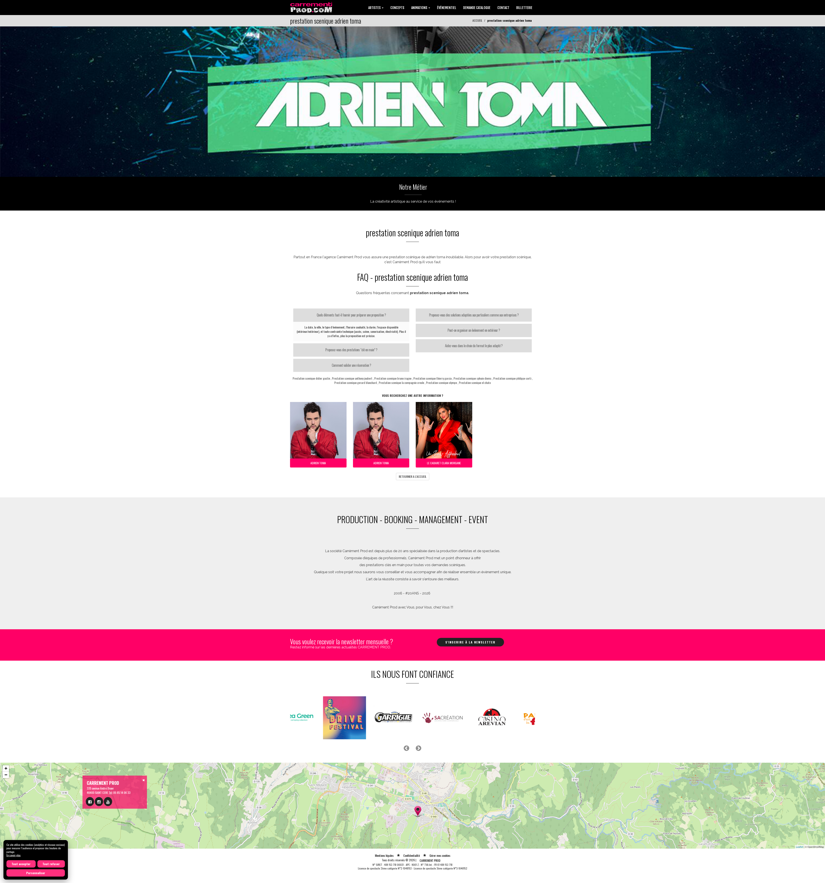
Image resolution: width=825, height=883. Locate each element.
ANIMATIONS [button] (419, 8)
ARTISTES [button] (374, 8)
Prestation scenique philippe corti (512, 378)
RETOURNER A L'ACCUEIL (412, 476)
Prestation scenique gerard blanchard (355, 382)
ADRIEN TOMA (318, 463)
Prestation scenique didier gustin (311, 378)
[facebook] (90, 801)
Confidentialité (411, 855)
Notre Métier (413, 187)
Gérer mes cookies (439, 855)
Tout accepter (21, 864)
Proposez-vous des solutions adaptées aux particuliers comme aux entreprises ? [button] (474, 315)
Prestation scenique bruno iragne (392, 378)
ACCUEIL (477, 20)
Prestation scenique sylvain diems (472, 378)
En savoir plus (13, 855)
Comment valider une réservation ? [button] (351, 365)
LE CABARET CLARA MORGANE (444, 463)
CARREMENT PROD (430, 860)
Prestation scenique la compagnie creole (401, 382)
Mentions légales (384, 855)
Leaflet (799, 846)
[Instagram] (99, 801)
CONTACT (503, 8)
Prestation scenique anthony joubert (352, 378)
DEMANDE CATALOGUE (476, 8)
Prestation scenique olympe (441, 382)
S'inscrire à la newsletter (470, 642)
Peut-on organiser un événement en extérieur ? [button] (474, 330)
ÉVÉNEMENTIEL (446, 8)
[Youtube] (108, 801)
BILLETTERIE (524, 8)
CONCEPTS (397, 8)
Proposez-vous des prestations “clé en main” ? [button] (351, 349)
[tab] (351, 315)
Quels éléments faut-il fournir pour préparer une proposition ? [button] (351, 315)
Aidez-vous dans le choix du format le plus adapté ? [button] (474, 345)
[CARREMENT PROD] (311, 7)
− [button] (6, 775)
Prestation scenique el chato (475, 382)
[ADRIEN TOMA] (412, 101)
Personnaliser (35, 873)
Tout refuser (51, 864)
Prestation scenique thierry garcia (432, 378)
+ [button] (6, 768)
